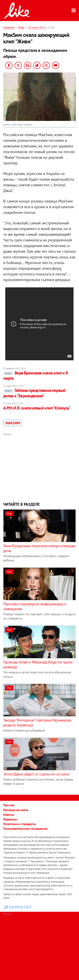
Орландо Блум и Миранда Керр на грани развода (38, 664)
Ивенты (8, 815)
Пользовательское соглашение (25, 828)
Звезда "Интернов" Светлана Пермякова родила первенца (37, 723)
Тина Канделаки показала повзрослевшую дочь (39, 548)
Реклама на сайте (15, 810)
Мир (21, 27)
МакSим (12, 423)
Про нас (9, 805)
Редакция (10, 819)
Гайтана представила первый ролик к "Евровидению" (34, 393)
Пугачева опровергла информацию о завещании (34, 606)
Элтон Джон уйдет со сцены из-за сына (36, 774)
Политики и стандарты (19, 824)
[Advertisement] (39, 467)
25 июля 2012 (37, 27)
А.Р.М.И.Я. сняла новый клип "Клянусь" (36, 408)
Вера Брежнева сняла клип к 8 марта (35, 375)
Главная (8, 27)
